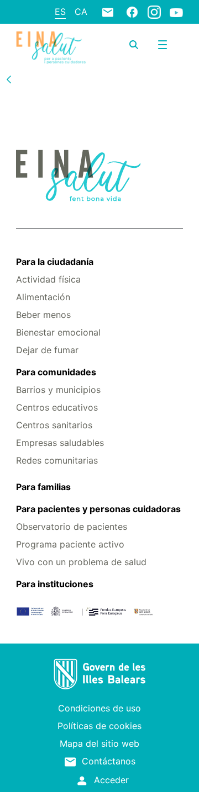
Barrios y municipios (58, 389)
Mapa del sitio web (99, 743)
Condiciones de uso (99, 708)
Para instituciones (54, 583)
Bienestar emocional (58, 332)
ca (81, 11)
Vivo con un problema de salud (81, 561)
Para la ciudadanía (54, 261)
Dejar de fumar (47, 349)
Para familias (43, 486)
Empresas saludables (60, 442)
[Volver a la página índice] (9, 79)
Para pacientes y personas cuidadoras (98, 508)
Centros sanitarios (54, 424)
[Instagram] (154, 11)
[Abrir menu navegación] (162, 45)
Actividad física (48, 279)
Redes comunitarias (57, 460)
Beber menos (43, 314)
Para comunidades (56, 372)
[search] (134, 45)
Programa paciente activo (70, 544)
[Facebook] (132, 11)
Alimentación (43, 296)
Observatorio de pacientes (71, 526)
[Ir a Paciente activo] (51, 48)
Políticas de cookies (99, 725)
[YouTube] (176, 12)
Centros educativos (57, 407)
